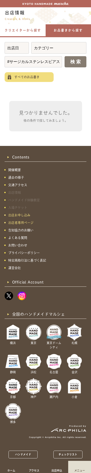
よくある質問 (17, 237)
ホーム (11, 470)
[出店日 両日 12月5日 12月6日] (17, 48)
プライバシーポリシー (24, 252)
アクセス (34, 470)
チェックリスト (67, 454)
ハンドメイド (23, 454)
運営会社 (14, 267)
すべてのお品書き (27, 77)
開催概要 (14, 169)
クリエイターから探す (23, 30)
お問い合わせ (17, 245)
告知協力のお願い (20, 230)
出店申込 (56, 470)
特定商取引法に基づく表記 (27, 260)
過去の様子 (16, 177)
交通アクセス (17, 185)
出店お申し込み (19, 215)
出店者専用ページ (20, 222)
